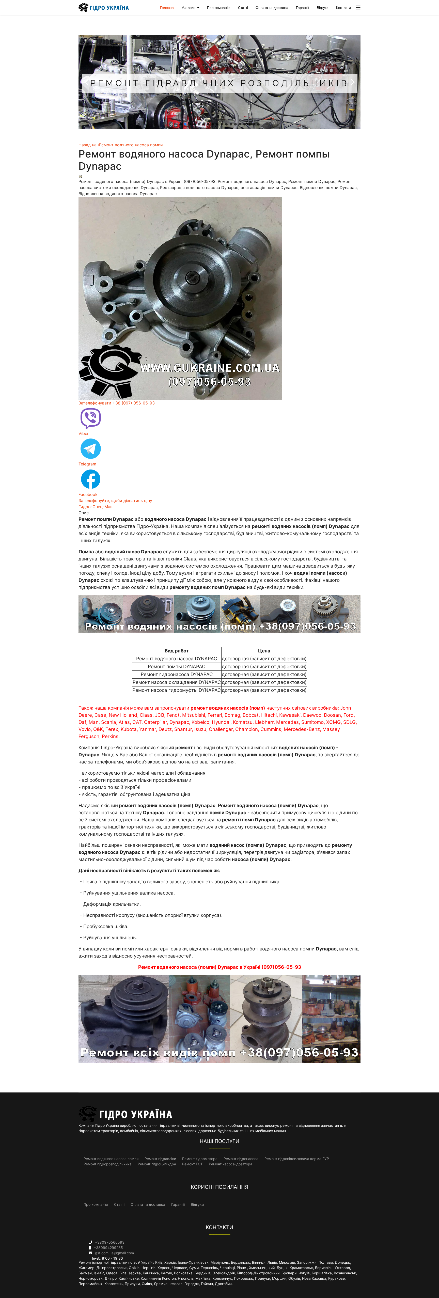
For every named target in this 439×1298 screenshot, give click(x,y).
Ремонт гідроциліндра (157, 1164)
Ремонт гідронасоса (241, 1158)
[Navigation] (358, 7)
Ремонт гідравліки (160, 1158)
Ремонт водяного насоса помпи (111, 1158)
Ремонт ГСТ (192, 1164)
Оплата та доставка (272, 8)
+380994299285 (108, 1247)
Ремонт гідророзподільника (108, 1164)
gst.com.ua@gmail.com (114, 1253)
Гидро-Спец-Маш (96, 506)
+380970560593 (109, 1242)
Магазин (188, 8)
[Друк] (219, 176)
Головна (167, 8)
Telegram (87, 463)
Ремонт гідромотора (199, 1158)
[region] (219, 82)
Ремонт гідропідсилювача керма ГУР (296, 1158)
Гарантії (302, 8)
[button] (86, 82)
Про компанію (218, 8)
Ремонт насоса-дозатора (230, 1164)
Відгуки (322, 8)
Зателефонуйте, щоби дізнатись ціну (115, 500)
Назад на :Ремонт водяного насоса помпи (121, 144)
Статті (243, 8)
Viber (84, 433)
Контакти (343, 8)
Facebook (88, 494)
